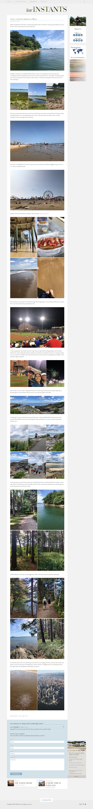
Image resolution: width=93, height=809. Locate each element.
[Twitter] (81, 35)
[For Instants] (46, 9)
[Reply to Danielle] (63, 727)
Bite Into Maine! (44, 213)
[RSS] (74, 40)
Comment (12, 757)
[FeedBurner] (77, 40)
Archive (33, 1)
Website (12, 751)
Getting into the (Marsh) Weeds (77, 765)
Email (11, 746)
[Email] (79, 40)
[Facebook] (77, 35)
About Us (77, 29)
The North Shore (23, 783)
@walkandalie (46, 800)
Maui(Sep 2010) (78, 773)
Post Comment (16, 774)
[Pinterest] (79, 35)
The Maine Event (73, 767)
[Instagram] (74, 35)
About (9, 1)
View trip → (77, 776)
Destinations (21, 1)
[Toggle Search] (84, 1)
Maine (26, 716)
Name (11, 739)
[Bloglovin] (81, 40)
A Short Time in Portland (53, 784)
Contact (43, 1)
